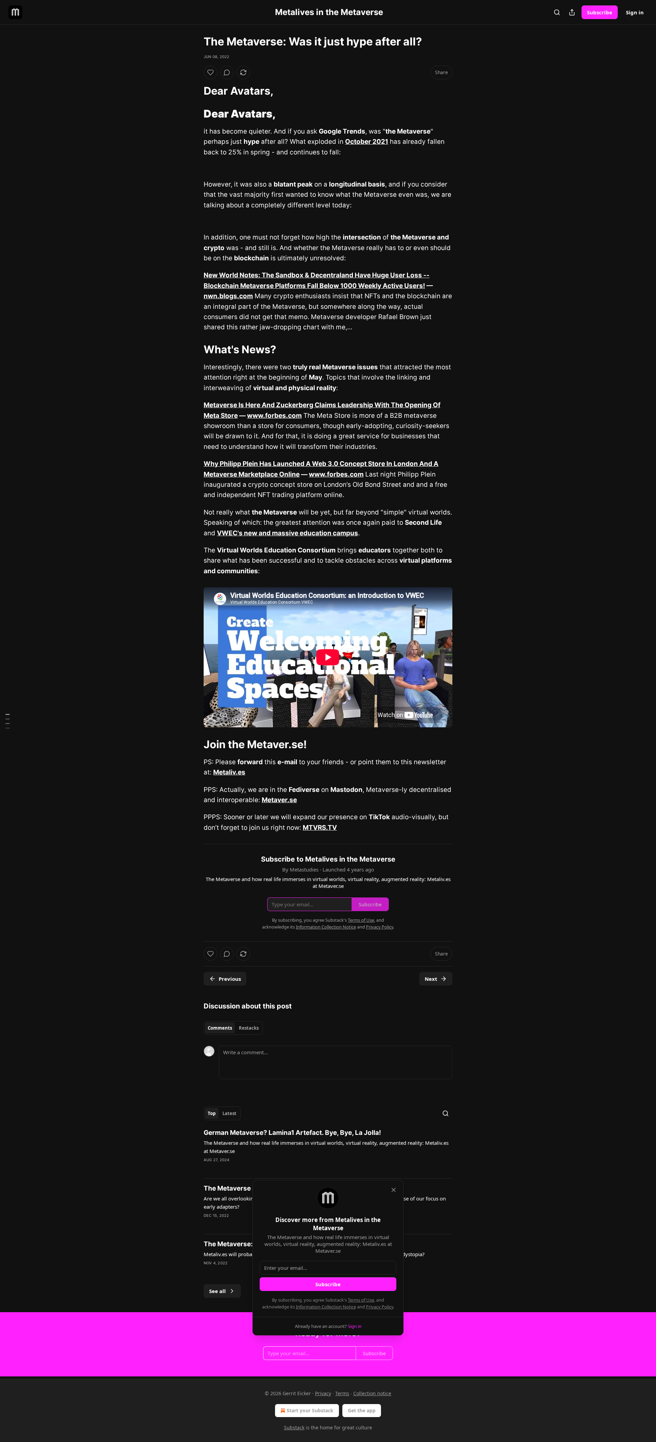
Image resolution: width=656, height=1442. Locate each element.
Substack (294, 1427)
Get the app (361, 1410)
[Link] (194, 90)
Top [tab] (212, 1113)
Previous (230, 978)
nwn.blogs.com (228, 296)
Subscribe (599, 12)
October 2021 (366, 142)
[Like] (210, 72)
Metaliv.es (229, 772)
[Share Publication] (572, 12)
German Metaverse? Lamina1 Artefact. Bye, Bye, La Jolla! (292, 1133)
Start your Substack (310, 1410)
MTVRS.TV (320, 828)
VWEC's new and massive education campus (287, 533)
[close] (393, 1189)
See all (217, 1291)
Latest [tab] (229, 1113)
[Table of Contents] (7, 721)
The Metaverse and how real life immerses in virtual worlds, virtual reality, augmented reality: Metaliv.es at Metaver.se (326, 1146)
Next (431, 978)
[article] (328, 1151)
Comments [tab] (220, 1028)
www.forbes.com (274, 416)
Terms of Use (361, 1300)
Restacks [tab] (249, 1028)
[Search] (557, 12)
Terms (342, 1393)
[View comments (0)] (227, 72)
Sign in (635, 12)
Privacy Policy (379, 1307)
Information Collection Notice (326, 1307)
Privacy (323, 1393)
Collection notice (372, 1393)
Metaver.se (279, 800)
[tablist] (233, 1028)
